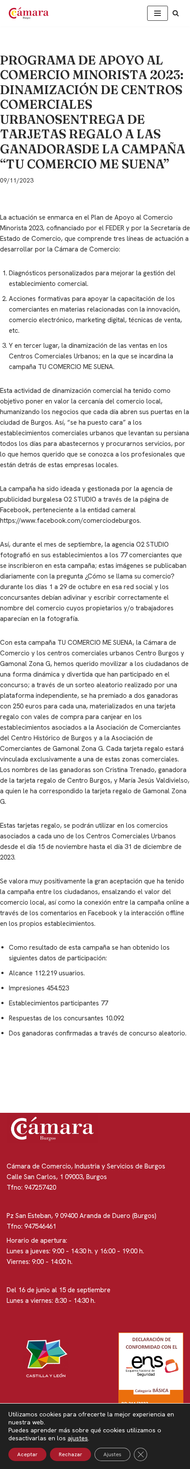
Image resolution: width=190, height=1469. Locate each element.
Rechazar (70, 1454)
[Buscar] (175, 13)
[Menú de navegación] (157, 13)
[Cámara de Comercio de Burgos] (31, 13)
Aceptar (27, 1454)
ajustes (78, 1438)
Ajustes (112, 1454)
